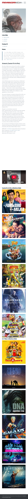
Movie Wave (9, 59)
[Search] (21, 2)
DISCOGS (5, 46)
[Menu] (24, 2)
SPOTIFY (5, 41)
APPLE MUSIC (6, 37)
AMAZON (5, 39)
